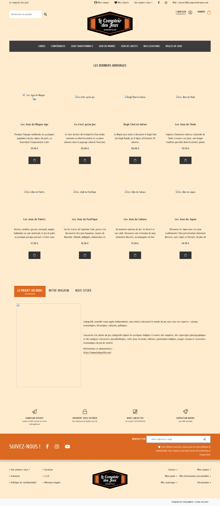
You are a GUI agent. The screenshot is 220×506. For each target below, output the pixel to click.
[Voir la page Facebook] (47, 446)
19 (34, 148)
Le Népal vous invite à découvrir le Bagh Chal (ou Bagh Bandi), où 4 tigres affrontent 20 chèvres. (135, 138)
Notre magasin (59, 290)
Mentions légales (52, 482)
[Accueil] (110, 23)
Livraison (48, 469)
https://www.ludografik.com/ (97, 352)
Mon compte (103, 2)
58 (135, 148)
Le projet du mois (29, 290)
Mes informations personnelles (194, 476)
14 (185, 243)
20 (85, 148)
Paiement (15, 476)
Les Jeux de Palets (34, 219)
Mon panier (170, 476)
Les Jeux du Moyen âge (34, 124)
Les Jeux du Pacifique (85, 219)
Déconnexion (203, 482)
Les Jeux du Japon (185, 219)
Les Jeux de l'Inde (185, 124)
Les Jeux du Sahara (135, 219)
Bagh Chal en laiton (135, 124)
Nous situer (83, 290)
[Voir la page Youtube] (67, 446)
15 (135, 243)
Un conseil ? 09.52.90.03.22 (135, 419)
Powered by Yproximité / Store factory (190, 502)
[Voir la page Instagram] (57, 446)
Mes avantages (168, 482)
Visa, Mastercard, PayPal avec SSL (84, 419)
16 (85, 243)
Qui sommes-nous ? (143, 2)
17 (34, 243)
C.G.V (46, 476)
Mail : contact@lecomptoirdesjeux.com (190, 2)
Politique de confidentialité (23, 482)
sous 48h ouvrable (185, 419)
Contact (172, 469)
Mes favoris (123, 2)
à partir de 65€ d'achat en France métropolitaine (34, 421)
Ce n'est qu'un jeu (85, 124)
